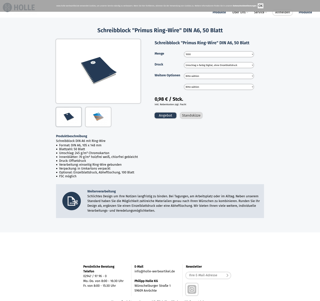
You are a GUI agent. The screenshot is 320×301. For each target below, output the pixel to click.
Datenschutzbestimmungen (244, 6)
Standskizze (191, 115)
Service (259, 12)
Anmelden (282, 12)
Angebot (165, 115)
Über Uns (239, 12)
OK (260, 6)
